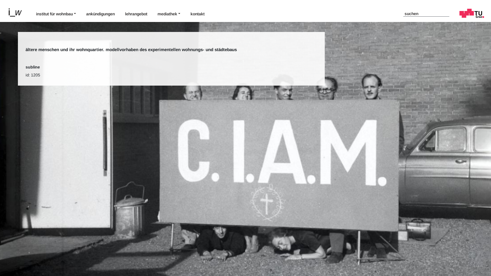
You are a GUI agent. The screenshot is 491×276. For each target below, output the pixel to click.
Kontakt (198, 14)
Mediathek (167, 14)
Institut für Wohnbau (54, 14)
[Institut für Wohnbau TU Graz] (17, 12)
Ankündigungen (100, 14)
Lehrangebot (136, 14)
